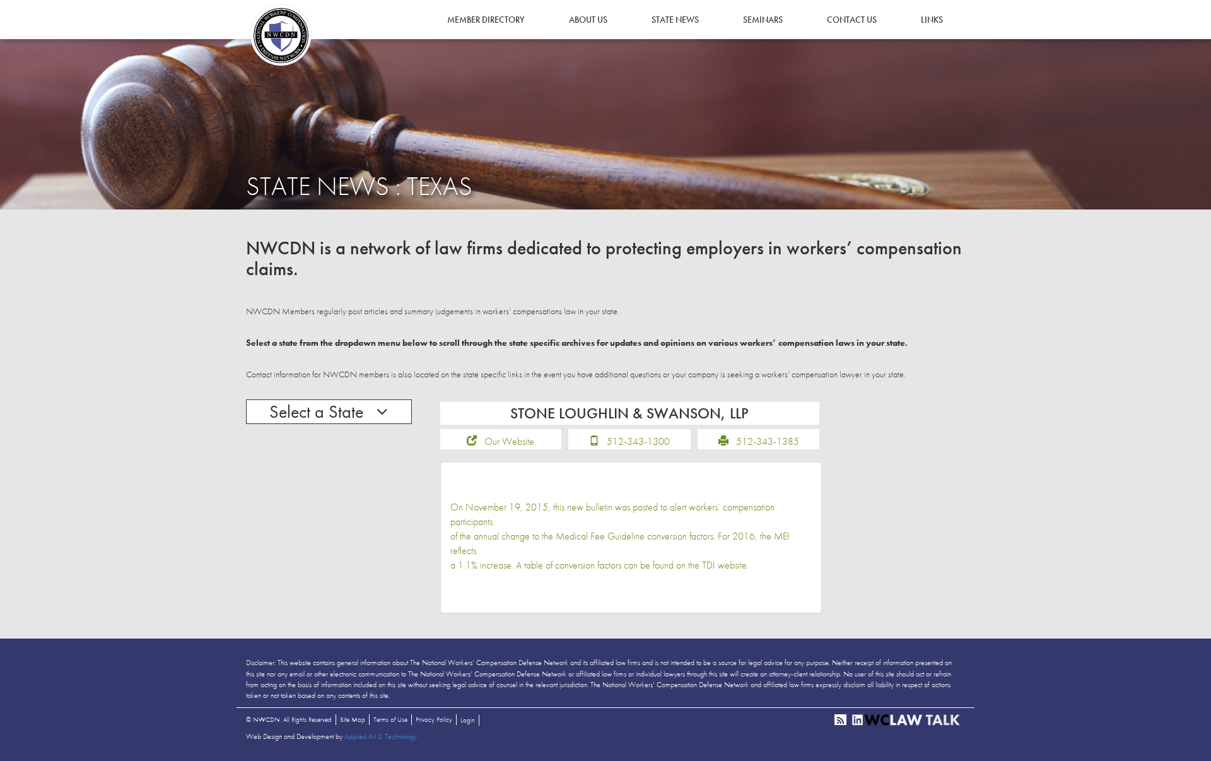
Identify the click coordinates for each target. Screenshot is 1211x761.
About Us (588, 19)
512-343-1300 (638, 441)
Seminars (763, 19)
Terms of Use (390, 719)
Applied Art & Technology (380, 736)
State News (675, 19)
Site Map (352, 719)
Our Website (509, 441)
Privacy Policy (434, 719)
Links (932, 19)
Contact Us (852, 19)
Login (467, 720)
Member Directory (486, 19)
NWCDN (280, 35)
